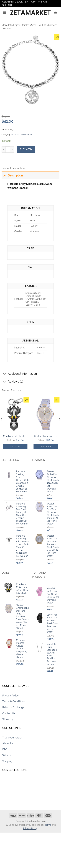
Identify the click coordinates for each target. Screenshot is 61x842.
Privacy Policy (10, 695)
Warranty (7, 719)
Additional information (22, 373)
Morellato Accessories (21, 134)
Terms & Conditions (13, 701)
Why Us (7, 755)
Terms (48, 824)
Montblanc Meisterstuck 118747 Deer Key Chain (15, 436)
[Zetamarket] (30, 12)
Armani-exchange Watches (18, 804)
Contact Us (8, 713)
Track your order (12, 737)
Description (15, 175)
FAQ (4, 749)
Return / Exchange (13, 707)
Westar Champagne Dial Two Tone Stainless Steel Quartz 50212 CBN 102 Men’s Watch (46, 436)
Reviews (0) (15, 381)
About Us (7, 743)
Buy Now (26, 149)
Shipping (7, 761)
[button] (4, 12)
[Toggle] (5, 175)
